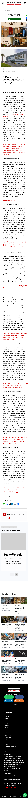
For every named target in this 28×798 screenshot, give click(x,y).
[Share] (26, 27)
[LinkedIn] (26, 22)
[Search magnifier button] (25, 10)
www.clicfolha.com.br (9, 200)
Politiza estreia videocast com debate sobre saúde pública (7, 676)
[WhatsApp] (26, 15)
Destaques (6, 518)
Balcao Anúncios (11, 514)
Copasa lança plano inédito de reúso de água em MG (6, 626)
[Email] (26, 25)
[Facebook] (26, 17)
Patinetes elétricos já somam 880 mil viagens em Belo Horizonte (20, 643)
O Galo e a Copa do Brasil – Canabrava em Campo (6, 660)
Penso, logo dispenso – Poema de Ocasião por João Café (20, 660)
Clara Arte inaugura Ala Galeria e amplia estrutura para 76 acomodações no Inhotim (20, 608)
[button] (3, 3)
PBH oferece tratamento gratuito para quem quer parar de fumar (7, 643)
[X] (26, 20)
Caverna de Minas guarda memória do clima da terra (6, 607)
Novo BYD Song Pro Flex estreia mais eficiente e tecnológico (20, 676)
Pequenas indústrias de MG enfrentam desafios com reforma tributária (20, 626)
